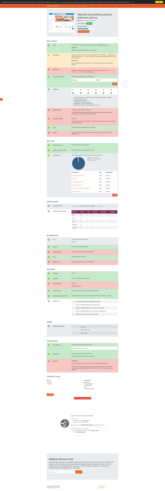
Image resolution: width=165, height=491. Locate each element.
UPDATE (89, 23)
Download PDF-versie (83, 31)
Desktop (50, 382)
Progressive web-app (89, 388)
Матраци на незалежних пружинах (80, 188)
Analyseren (50, 394)
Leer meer (132, 2)
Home (61, 6)
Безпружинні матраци (77, 181)
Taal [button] (116, 6)
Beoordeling (67, 6)
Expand (114, 83)
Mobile (49, 383)
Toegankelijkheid (89, 383)
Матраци (74, 178)
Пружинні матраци (76, 185)
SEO (86, 387)
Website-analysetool (53, 6)
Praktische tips (88, 385)
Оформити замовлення (78, 175)
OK (159, 2)
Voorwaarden (101, 487)
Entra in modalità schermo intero (82, 398)
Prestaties (87, 382)
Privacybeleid (101, 486)
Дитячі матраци (76, 191)
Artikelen (73, 6)
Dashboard (83, 6)
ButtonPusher (58, 487)
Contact (78, 6)
